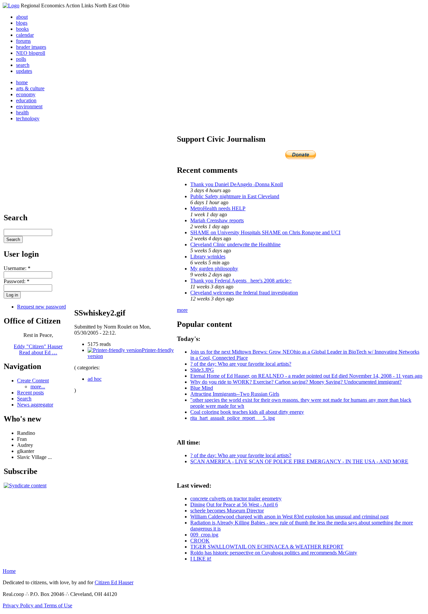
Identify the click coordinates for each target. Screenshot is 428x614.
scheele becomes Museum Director (227, 510)
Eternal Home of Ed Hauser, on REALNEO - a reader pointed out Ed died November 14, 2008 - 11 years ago (306, 376)
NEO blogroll (30, 53)
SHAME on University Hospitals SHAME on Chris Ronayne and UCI (265, 232)
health (22, 112)
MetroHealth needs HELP (217, 208)
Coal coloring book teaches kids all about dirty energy (247, 412)
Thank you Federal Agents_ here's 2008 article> (241, 280)
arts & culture (30, 88)
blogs (21, 23)
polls (21, 59)
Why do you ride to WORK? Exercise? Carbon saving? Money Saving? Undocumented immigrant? (296, 382)
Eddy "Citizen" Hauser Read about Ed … (38, 349)
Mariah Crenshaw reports (217, 220)
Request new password (41, 307)
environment (29, 106)
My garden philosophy (214, 268)
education (26, 100)
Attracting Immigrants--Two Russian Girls (234, 394)
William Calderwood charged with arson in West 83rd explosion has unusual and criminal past (289, 516)
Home (9, 571)
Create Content (33, 380)
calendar (25, 35)
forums (23, 41)
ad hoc (95, 379)
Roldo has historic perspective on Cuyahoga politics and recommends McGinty (273, 553)
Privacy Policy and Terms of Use (37, 605)
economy (25, 94)
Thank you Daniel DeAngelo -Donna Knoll (236, 184)
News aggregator (35, 404)
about (22, 17)
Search (24, 398)
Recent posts (30, 392)
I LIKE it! (200, 559)
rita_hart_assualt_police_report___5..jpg (232, 418)
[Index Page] (11, 5)
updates (24, 71)
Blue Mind (201, 388)
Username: (17, 268)
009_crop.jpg (204, 534)
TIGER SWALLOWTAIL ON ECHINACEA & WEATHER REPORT (266, 546)
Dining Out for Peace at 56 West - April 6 (234, 504)
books (22, 29)
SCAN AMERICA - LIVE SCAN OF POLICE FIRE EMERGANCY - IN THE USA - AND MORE (299, 461)
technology (27, 118)
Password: (16, 281)
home (22, 82)
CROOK (200, 540)
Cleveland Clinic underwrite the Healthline (235, 244)
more (182, 310)
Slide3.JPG (202, 370)
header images (31, 47)
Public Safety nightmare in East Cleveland (234, 196)
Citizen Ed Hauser (114, 582)
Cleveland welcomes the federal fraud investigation (244, 292)
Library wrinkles (207, 256)
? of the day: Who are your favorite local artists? (240, 364)
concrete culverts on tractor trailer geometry (236, 498)
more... (37, 386)
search (22, 65)
